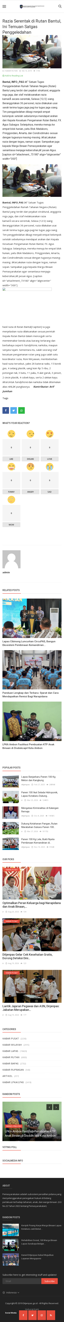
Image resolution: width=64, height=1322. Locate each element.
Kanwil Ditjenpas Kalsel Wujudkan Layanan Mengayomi (37, 1257)
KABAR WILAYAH (12, 1044)
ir (22, 800)
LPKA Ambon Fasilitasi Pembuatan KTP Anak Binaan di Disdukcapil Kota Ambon (28, 746)
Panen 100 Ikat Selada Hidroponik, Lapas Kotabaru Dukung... (39, 794)
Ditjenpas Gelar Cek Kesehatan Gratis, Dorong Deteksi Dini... (27, 956)
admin (6, 572)
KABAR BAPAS (10, 1063)
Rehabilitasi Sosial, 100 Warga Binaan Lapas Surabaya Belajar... (39, 1242)
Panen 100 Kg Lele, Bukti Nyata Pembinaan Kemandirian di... (37, 841)
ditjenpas (25, 784)
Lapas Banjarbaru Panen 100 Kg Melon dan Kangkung (38, 778)
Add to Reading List (13, 75)
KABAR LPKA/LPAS (13, 1082)
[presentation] (49, 1107)
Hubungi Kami (32, 1309)
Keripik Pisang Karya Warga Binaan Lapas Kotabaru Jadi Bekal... (41, 1227)
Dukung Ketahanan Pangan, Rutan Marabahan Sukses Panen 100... (39, 825)
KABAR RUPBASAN (13, 1069)
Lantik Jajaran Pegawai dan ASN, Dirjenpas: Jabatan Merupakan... (30, 1007)
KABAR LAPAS (10, 1051)
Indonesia (11, 1292)
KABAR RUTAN (11, 71)
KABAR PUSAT (10, 1038)
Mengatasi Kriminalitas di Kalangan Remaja (40, 810)
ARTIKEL (7, 1076)
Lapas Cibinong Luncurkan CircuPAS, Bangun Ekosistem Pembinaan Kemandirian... (28, 643)
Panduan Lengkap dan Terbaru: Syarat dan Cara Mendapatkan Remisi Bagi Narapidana (30, 694)
